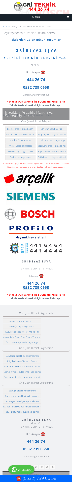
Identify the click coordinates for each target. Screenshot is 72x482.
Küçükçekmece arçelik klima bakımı (22, 331)
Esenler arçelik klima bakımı (20, 128)
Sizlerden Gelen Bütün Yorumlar (36, 40)
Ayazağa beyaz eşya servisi (22, 326)
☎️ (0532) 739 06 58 (36, 478)
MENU (36, 17)
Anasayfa (7, 26)
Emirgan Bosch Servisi (51, 128)
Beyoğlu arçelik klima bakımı (22, 390)
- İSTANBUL (36, 58)
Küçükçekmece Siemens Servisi (22, 361)
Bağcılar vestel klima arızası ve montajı (22, 376)
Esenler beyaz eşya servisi (20, 151)
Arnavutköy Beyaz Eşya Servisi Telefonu (22, 337)
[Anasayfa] (35, 6)
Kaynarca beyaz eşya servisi (22, 321)
